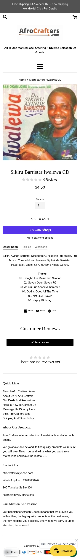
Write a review (40, 342)
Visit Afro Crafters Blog (16, 413)
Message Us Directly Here (19, 409)
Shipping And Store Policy (18, 418)
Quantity (40, 199)
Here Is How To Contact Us (19, 404)
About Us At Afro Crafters (18, 395)
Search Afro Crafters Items (19, 391)
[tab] (10, 247)
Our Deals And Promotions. (19, 400)
